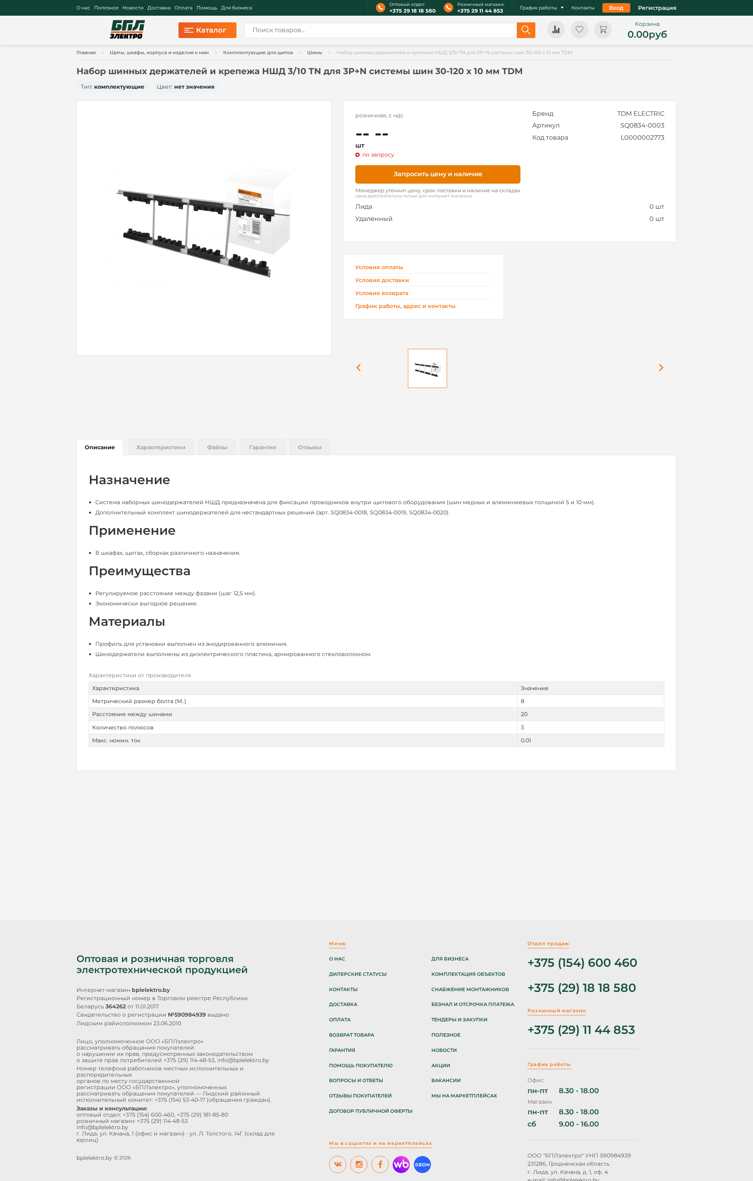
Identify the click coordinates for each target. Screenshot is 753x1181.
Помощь (206, 8)
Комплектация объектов (468, 974)
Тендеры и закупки (459, 1019)
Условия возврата (381, 293)
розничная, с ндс (379, 115)
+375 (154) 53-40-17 (180, 1099)
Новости (133, 8)
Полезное (106, 8)
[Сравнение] (556, 29)
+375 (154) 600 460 (582, 963)
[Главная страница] (127, 30)
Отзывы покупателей (360, 1096)
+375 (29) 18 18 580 (581, 988)
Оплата (184, 8)
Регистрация (657, 8)
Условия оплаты (379, 267)
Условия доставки (382, 280)
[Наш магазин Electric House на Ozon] (422, 1164)
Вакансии (446, 1080)
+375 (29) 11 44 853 (581, 1030)
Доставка (159, 8)
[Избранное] (579, 29)
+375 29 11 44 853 (480, 11)
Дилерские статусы (358, 974)
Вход (616, 7)
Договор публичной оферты (371, 1111)
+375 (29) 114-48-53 (189, 1060)
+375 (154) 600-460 (148, 1114)
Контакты (583, 8)
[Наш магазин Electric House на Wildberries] (401, 1164)
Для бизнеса (236, 8)
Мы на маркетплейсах (464, 1096)
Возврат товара (351, 1035)
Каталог (211, 30)
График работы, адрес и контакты (405, 306)
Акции (440, 1065)
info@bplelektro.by (243, 1060)
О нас (83, 8)
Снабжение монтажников (470, 989)
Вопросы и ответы (356, 1080)
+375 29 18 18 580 (412, 11)
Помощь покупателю (361, 1065)
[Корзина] (603, 29)
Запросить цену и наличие (438, 174)
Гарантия (342, 1050)
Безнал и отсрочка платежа (472, 1004)
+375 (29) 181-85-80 (202, 1114)
